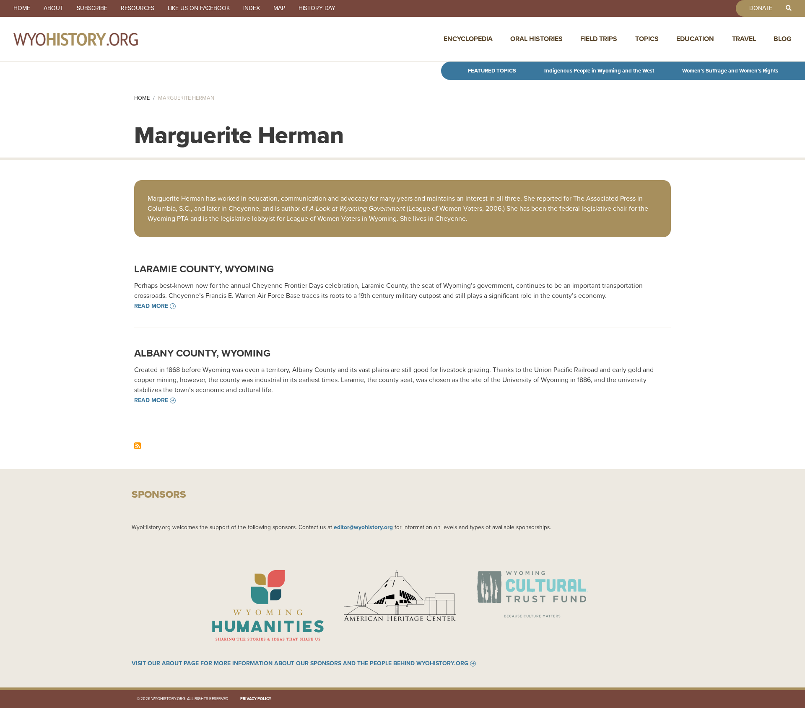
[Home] (93, 39)
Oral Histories (536, 39)
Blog (783, 39)
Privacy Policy (255, 699)
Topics (647, 39)
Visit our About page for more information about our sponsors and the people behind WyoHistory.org (300, 663)
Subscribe (92, 8)
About (53, 8)
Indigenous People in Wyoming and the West (599, 71)
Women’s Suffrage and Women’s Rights (730, 71)
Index (251, 8)
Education (695, 39)
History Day (317, 8)
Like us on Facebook (199, 8)
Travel (744, 39)
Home (21, 8)
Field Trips (598, 39)
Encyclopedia (468, 39)
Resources (137, 8)
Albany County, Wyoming (202, 353)
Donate (760, 8)
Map (279, 8)
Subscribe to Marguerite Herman (137, 445)
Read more (151, 306)
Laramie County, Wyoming (204, 268)
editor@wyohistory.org (363, 527)
